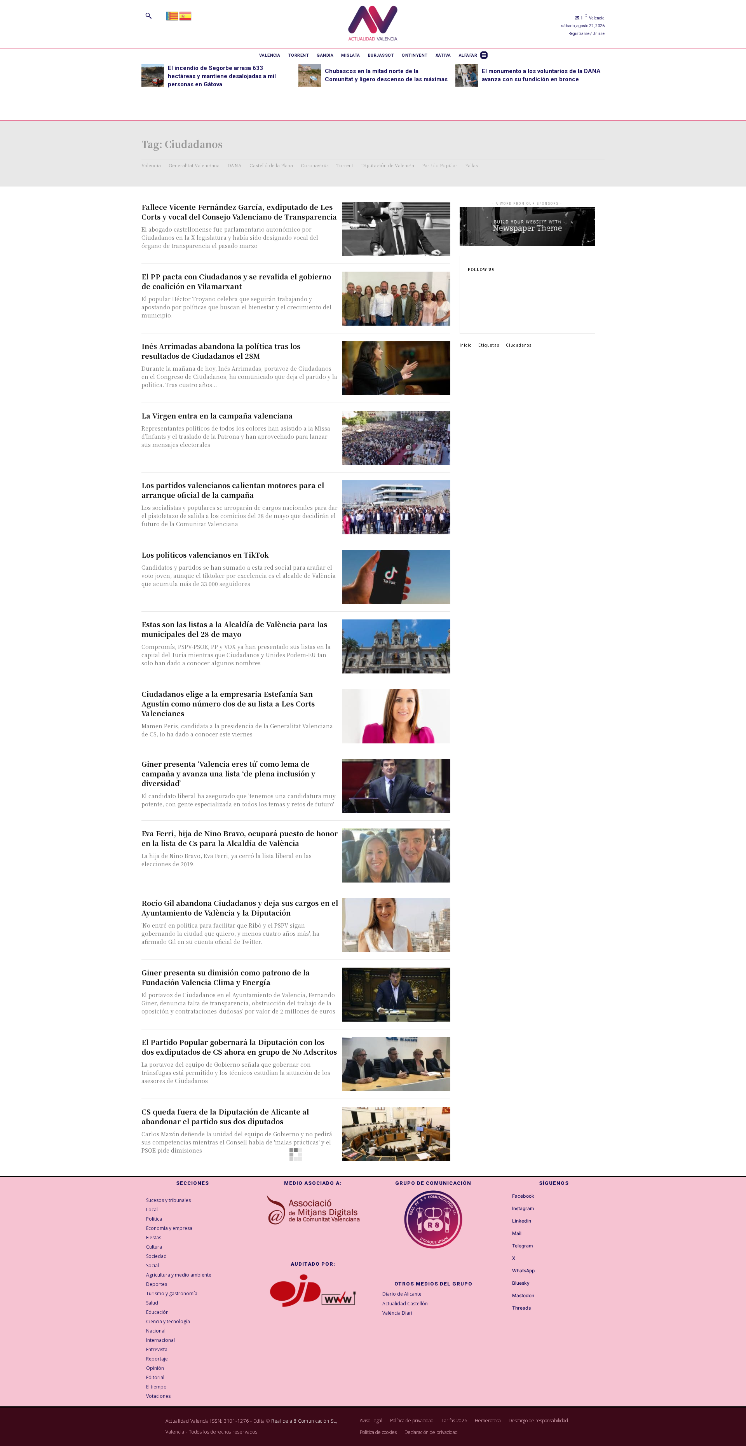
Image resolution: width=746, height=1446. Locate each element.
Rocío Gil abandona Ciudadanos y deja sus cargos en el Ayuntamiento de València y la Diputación (239, 907)
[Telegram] (505, 1246)
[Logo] (373, 24)
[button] (148, 16)
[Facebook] (470, 282)
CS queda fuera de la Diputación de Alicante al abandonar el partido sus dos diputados (225, 1116)
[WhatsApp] (505, 1271)
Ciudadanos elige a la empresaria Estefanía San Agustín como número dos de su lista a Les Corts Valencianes (228, 703)
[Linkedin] (470, 307)
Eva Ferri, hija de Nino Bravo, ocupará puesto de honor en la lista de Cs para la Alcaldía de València (239, 838)
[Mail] (505, 1234)
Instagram (523, 1208)
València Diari (397, 1313)
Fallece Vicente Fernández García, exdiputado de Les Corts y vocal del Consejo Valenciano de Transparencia (239, 212)
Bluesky (521, 1283)
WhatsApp (523, 1270)
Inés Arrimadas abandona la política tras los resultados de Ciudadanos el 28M (220, 351)
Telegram (522, 1246)
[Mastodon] (505, 1296)
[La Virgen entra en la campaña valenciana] (396, 438)
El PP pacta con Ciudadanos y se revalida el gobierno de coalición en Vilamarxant (236, 281)
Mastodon (523, 1295)
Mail (516, 1233)
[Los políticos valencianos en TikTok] (396, 577)
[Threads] (505, 1308)
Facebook (523, 1196)
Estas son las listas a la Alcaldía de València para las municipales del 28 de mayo (234, 629)
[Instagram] (470, 294)
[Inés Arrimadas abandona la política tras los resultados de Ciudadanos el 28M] (396, 368)
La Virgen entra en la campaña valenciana (217, 415)
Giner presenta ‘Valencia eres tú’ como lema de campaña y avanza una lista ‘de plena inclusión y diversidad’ (228, 773)
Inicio (466, 345)
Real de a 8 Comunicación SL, (304, 1421)
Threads (521, 1308)
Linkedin (521, 1221)
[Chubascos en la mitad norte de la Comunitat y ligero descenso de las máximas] (309, 75)
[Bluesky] (505, 1283)
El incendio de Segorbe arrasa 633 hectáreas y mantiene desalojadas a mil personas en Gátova (222, 76)
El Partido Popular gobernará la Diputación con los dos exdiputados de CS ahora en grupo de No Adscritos (239, 1047)
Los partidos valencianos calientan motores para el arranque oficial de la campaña (232, 490)
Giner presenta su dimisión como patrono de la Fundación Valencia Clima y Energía (225, 977)
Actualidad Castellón (405, 1303)
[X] (470, 319)
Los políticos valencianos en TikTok (205, 554)
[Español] (185, 15)
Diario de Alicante (402, 1294)
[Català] (172, 15)
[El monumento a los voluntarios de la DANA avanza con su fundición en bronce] (466, 75)
